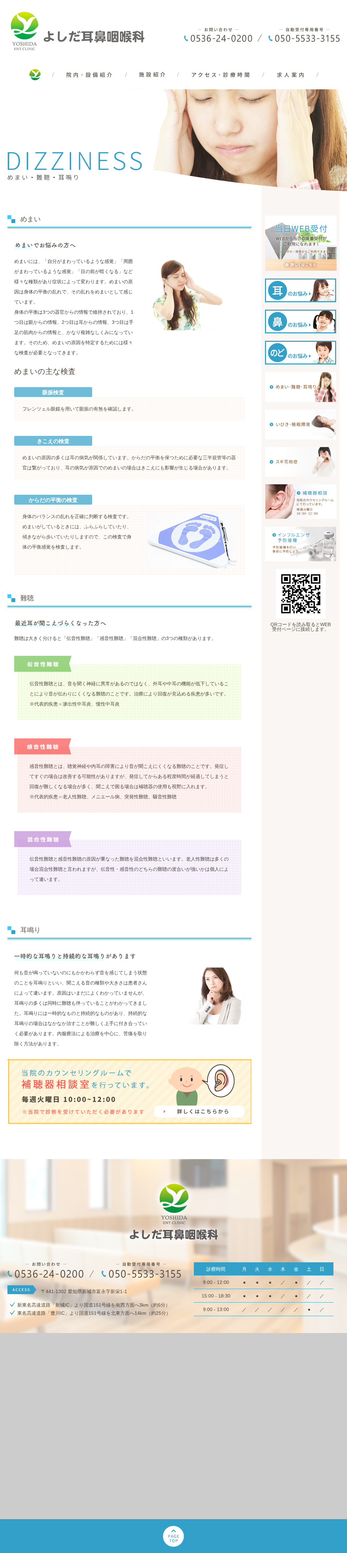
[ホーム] (30, 86)
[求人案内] (302, 86)
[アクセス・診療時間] (221, 86)
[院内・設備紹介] (90, 86)
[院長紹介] (153, 86)
